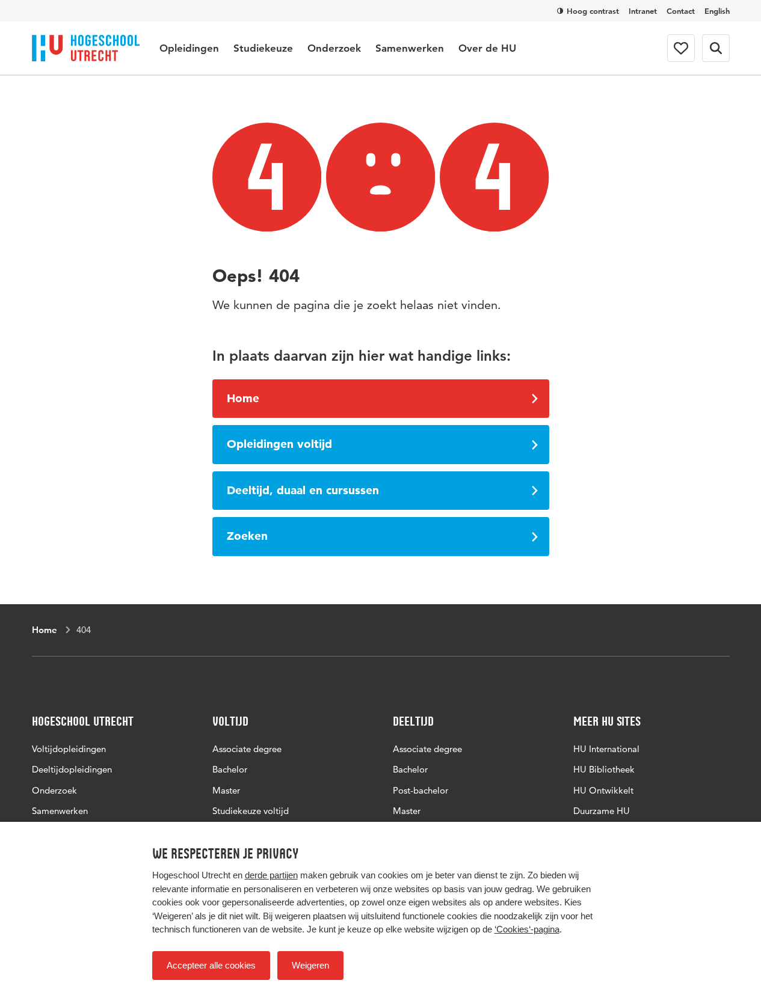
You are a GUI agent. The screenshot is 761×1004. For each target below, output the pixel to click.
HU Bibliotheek (604, 769)
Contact (681, 11)
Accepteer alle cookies (211, 965)
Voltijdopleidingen (69, 749)
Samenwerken (409, 48)
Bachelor (229, 769)
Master (226, 790)
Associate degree (247, 749)
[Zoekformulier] (716, 48)
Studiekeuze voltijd (250, 810)
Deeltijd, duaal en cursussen (303, 490)
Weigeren (310, 965)
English (717, 11)
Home (243, 398)
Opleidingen (189, 48)
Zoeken (247, 536)
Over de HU (487, 48)
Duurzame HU (601, 810)
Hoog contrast (593, 11)
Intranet (643, 11)
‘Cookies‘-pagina (526, 929)
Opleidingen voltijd (279, 444)
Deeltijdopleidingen (72, 769)
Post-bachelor (420, 790)
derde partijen (271, 875)
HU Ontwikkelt (603, 790)
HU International (606, 749)
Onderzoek (334, 48)
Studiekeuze (263, 48)
